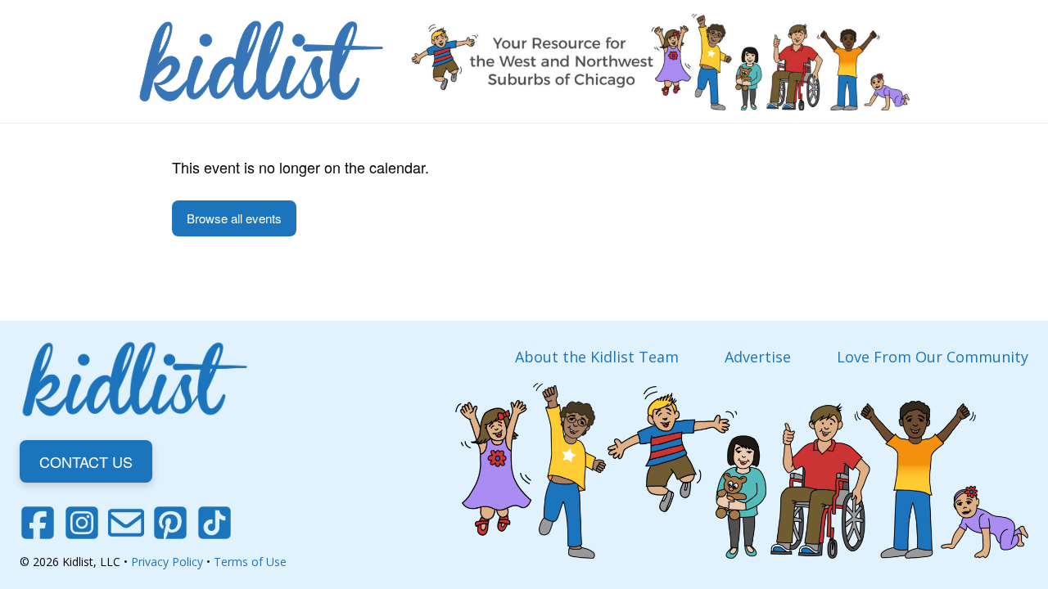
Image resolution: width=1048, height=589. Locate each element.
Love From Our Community (932, 356)
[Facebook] (38, 523)
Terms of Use (250, 561)
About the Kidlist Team (597, 356)
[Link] (261, 61)
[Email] (126, 523)
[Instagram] (82, 523)
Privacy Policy (167, 561)
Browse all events (234, 218)
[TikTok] (214, 523)
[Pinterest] (170, 523)
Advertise (758, 356)
